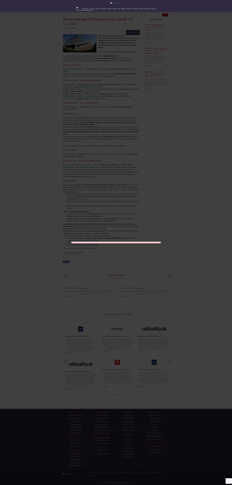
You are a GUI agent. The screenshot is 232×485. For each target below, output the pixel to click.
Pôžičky (123, 8)
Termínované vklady (112, 8)
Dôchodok (92, 8)
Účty (119, 8)
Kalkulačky (135, 8)
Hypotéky (129, 8)
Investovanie (85, 8)
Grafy (140, 8)
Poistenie (98, 8)
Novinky (153, 8)
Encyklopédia (146, 8)
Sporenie (103, 8)
